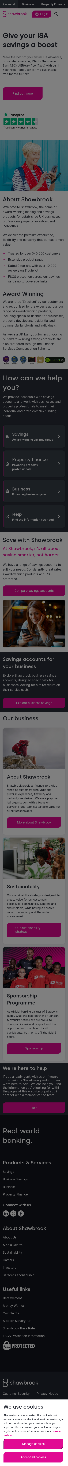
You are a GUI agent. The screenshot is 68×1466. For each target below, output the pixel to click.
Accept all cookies (33, 1457)
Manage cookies (33, 1444)
